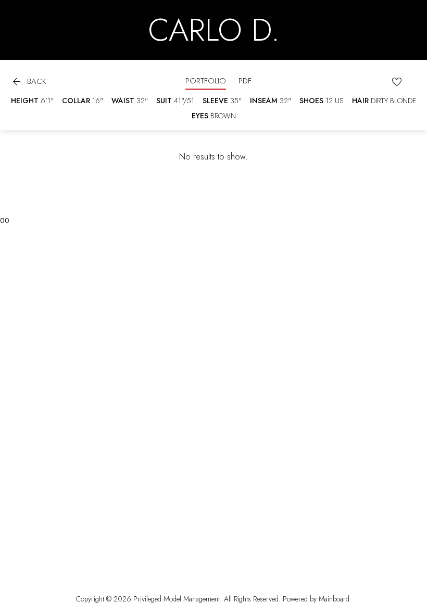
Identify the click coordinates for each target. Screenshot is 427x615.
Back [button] (28, 82)
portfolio (205, 81)
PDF (245, 81)
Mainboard (334, 599)
